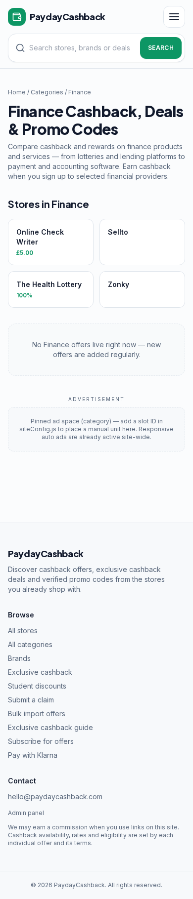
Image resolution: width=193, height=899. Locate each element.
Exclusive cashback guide (50, 727)
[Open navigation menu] (174, 17)
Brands (19, 658)
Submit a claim (31, 699)
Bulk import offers (36, 713)
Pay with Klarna (32, 755)
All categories (30, 644)
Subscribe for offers (41, 741)
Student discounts (37, 686)
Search (161, 47)
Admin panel (26, 813)
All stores (23, 630)
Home (17, 92)
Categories (47, 92)
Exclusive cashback (40, 672)
